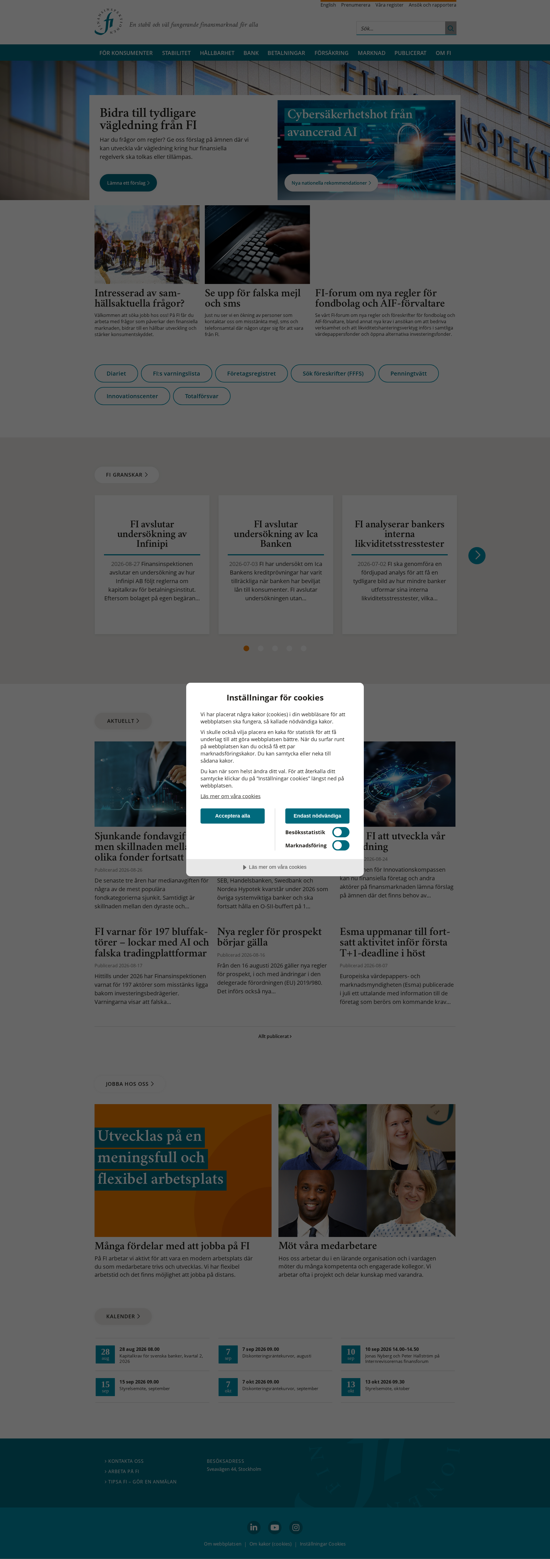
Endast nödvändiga (317, 816)
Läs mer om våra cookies (231, 796)
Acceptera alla (232, 816)
